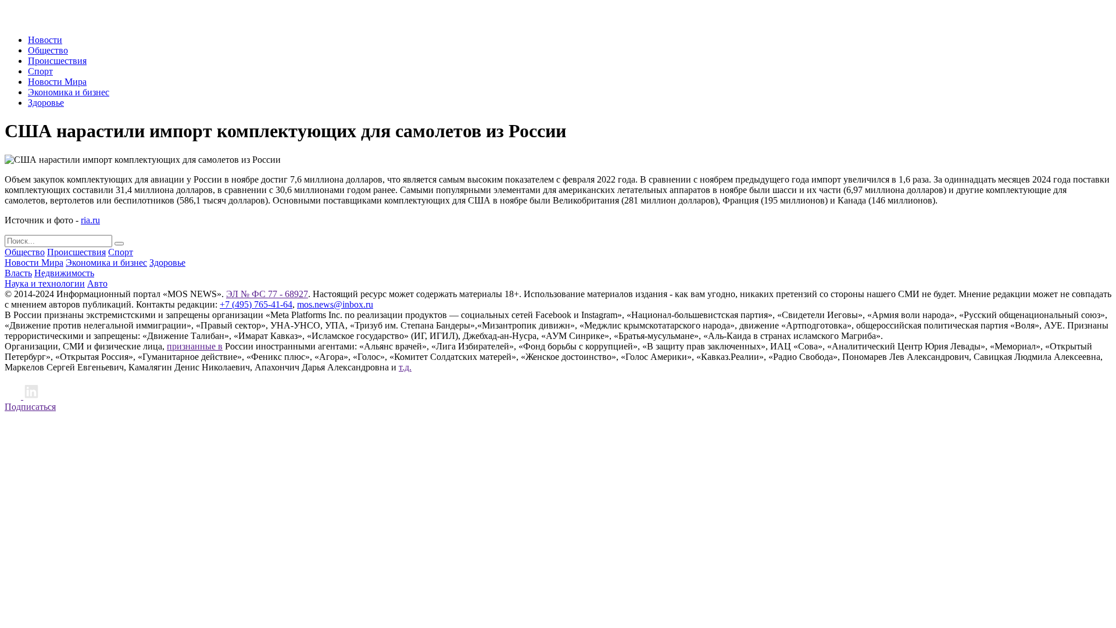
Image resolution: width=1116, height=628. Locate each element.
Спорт (40, 71)
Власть (18, 273)
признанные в (195, 346)
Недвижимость (64, 273)
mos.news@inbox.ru (335, 304)
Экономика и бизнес (68, 92)
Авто (97, 283)
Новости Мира (57, 82)
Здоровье (46, 103)
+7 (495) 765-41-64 (256, 304)
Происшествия (57, 61)
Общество (48, 50)
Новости (45, 40)
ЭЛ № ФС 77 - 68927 (267, 294)
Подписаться (30, 407)
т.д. (405, 367)
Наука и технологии (45, 283)
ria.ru (90, 220)
